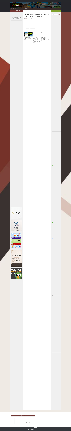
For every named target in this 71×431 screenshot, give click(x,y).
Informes (37, 8)
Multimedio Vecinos (20, 8)
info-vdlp (26, 18)
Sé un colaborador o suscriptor (46, 8)
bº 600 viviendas (27, 28)
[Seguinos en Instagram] (18, 10)
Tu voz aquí (40, 8)
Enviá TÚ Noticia (26, 8)
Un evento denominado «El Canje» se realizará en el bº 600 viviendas (27, 38)
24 (12, 422)
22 (29, 421)
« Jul (11, 424)
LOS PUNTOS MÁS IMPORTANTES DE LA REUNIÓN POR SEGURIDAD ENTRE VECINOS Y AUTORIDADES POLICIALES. (36, 39)
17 (12, 421)
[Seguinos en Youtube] (19, 10)
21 (26, 421)
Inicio (11, 8)
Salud (28, 10)
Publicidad (33, 8)
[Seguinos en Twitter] (17, 10)
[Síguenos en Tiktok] (34, 429)
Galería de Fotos (15, 8)
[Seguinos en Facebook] (16, 10)
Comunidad (25, 10)
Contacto (30, 8)
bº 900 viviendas (31, 28)
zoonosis (34, 28)
